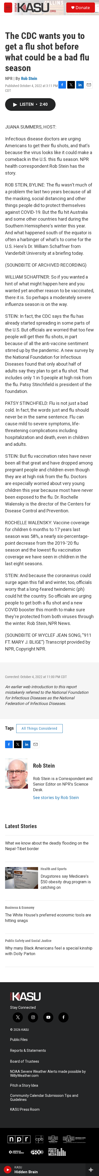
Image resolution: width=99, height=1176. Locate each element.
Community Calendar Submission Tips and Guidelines (44, 1098)
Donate (83, 7)
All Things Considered (39, 728)
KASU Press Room (25, 1109)
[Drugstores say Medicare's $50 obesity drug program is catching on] (21, 878)
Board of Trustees (24, 1061)
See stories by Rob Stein (56, 797)
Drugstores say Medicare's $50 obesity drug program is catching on (66, 882)
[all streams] (92, 1169)
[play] (8, 1169)
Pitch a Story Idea (24, 1085)
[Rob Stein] (16, 773)
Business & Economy (19, 908)
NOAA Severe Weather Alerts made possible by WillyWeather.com (48, 1074)
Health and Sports (54, 869)
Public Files (19, 1040)
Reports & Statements (28, 1051)
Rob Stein (29, 78)
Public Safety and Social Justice (28, 941)
